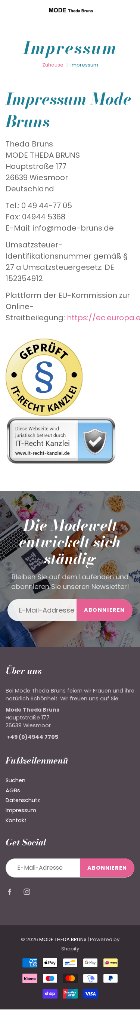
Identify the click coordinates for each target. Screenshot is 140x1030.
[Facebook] (9, 891)
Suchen (15, 780)
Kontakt (16, 820)
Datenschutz (23, 800)
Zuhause (52, 64)
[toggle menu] (8, 10)
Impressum (21, 810)
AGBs (13, 790)
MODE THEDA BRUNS (63, 939)
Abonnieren (104, 610)
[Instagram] (26, 891)
